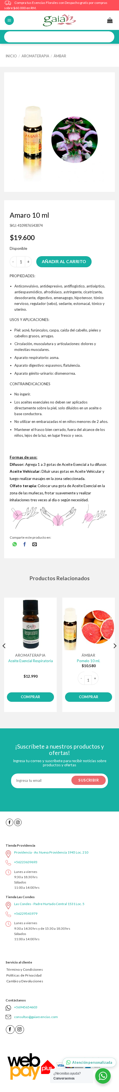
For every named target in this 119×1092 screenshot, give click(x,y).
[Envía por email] (34, 544)
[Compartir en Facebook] (24, 544)
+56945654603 (25, 1007)
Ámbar (60, 56)
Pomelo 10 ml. (88, 661)
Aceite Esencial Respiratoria (30, 661)
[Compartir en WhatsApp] (14, 544)
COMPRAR (30, 697)
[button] (9, 20)
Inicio (11, 56)
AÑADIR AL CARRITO (64, 261)
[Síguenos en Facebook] (9, 822)
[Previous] (4, 657)
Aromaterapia (35, 56)
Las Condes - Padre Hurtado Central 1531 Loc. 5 (49, 904)
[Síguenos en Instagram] (18, 822)
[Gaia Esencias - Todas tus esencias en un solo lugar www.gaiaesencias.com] (59, 20)
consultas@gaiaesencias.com (36, 1017)
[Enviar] (108, 37)
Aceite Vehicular (88, 471)
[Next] (114, 657)
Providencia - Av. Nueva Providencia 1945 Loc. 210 (51, 852)
